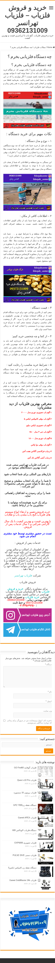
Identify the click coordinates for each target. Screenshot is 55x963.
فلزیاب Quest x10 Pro (26, 780)
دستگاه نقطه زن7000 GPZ (24, 805)
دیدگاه (48, 664)
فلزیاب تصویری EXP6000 (25, 843)
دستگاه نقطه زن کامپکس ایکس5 (22, 868)
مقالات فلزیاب (40, 47)
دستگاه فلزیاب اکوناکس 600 (24, 830)
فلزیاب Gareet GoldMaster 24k (22, 880)
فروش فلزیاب (27, 582)
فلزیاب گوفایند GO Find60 (25, 767)
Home (50, 47)
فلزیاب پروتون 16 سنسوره (25, 792)
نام (50, 692)
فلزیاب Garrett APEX (27, 817)
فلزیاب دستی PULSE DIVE (24, 855)
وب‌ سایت (47, 711)
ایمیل (49, 701)
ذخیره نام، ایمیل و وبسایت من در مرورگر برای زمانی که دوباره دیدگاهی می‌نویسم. (29, 721)
